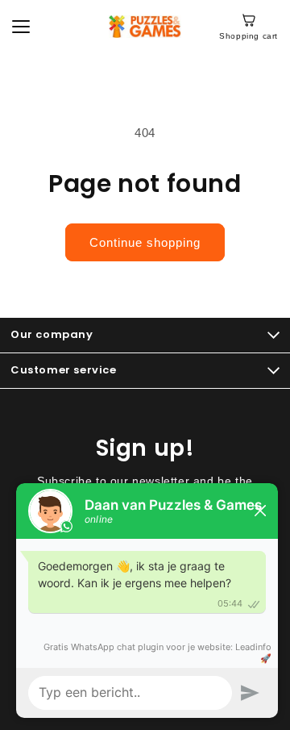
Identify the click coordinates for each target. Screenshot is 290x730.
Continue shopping (145, 242)
